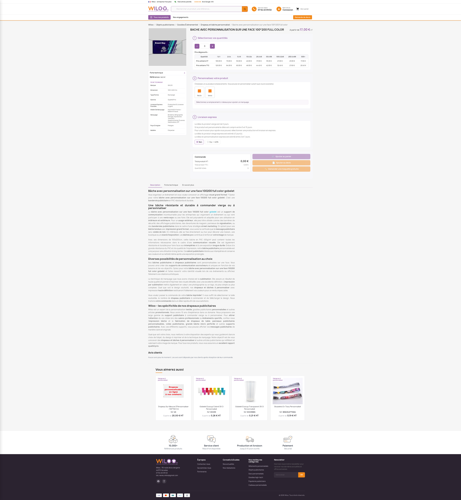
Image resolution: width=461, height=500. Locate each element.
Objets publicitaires (256, 470)
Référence (155, 77)
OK (301, 475)
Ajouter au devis (281, 162)
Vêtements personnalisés (258, 466)
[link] (206, 2)
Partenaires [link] (201, 472)
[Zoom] (167, 47)
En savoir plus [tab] (188, 185)
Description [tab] (155, 185)
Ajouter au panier (281, 156)
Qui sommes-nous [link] (204, 468)
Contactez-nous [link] (203, 464)
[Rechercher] (245, 9)
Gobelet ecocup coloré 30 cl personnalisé (211, 407)
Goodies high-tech (256, 477)
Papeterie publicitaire (257, 481)
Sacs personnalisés (256, 474)
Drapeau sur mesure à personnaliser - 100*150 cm (173, 407)
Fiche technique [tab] (171, 185)
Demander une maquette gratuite (281, 168)
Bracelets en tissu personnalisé (287, 406)
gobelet (213, 212)
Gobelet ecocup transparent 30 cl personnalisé (249, 407)
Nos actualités (228, 464)
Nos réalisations (229, 468)
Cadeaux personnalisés (258, 485)
